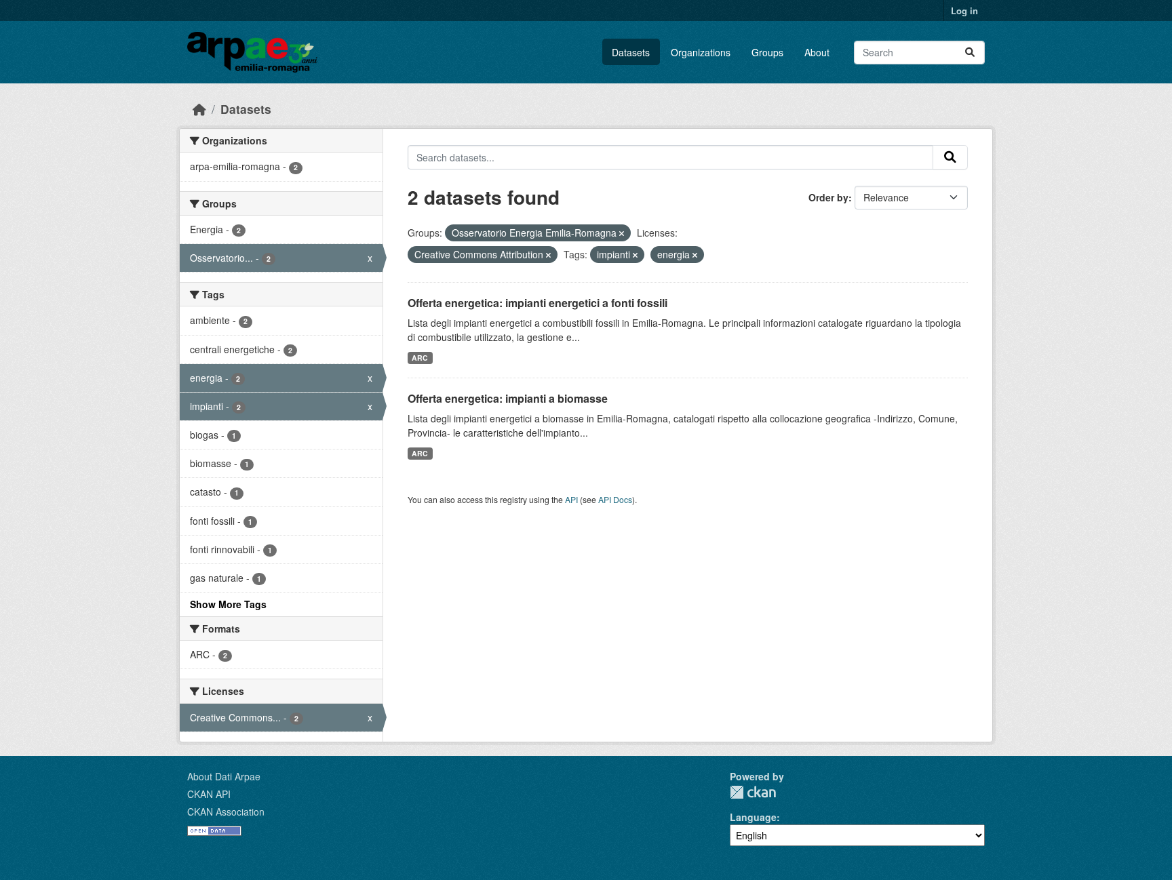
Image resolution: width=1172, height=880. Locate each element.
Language (753, 817)
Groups (767, 52)
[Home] (199, 108)
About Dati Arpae (223, 776)
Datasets (631, 52)
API (571, 499)
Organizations (700, 52)
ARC (420, 358)
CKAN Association (226, 811)
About (816, 52)
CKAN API (209, 794)
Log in (964, 10)
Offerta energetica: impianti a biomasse (508, 398)
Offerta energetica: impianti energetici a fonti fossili (537, 303)
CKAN (753, 792)
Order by (828, 197)
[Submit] (969, 52)
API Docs (615, 499)
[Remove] (621, 233)
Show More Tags (228, 604)
